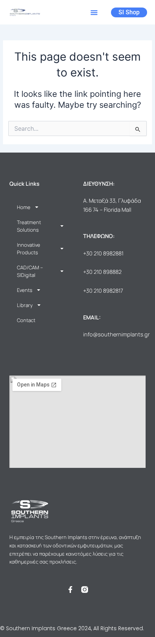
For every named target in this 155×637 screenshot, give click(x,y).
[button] (94, 12)
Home (23, 207)
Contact (26, 320)
